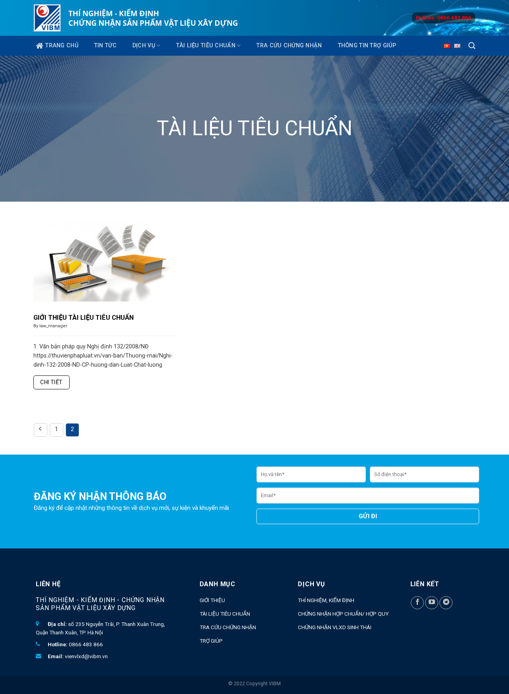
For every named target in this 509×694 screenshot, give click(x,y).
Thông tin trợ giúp (367, 45)
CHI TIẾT (51, 382)
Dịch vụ (143, 45)
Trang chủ (61, 45)
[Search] (471, 46)
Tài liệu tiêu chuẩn (205, 45)
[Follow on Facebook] (417, 602)
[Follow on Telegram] (446, 602)
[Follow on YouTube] (431, 602)
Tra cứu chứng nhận (289, 45)
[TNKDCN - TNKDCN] (136, 17)
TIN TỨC (105, 45)
